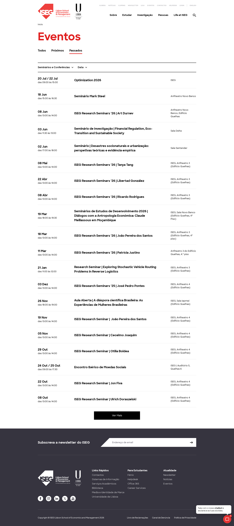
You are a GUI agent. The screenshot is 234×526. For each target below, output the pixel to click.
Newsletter (133, 5)
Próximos (57, 50)
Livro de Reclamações (137, 517)
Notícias (112, 5)
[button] (56, 67)
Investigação (145, 15)
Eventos (150, 5)
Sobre (113, 15)
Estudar (127, 15)
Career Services (137, 488)
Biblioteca (97, 488)
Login (182, 5)
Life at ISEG (180, 15)
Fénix (131, 475)
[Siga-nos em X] (65, 498)
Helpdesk (173, 5)
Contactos (161, 5)
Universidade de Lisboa (105, 496)
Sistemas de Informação (105, 479)
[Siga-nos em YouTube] (73, 498)
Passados (75, 50)
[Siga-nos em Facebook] (40, 498)
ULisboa (102, 5)
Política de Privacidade (185, 517)
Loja (142, 5)
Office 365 (133, 483)
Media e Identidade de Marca (108, 492)
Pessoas (163, 15)
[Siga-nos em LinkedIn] (56, 498)
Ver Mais (117, 415)
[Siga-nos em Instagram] (48, 498)
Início (40, 24)
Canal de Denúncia (161, 517)
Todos (42, 50)
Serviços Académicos (104, 483)
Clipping (121, 5)
